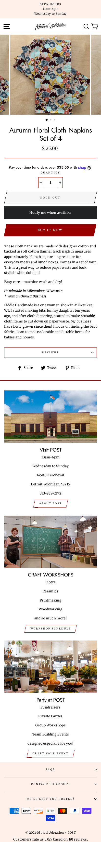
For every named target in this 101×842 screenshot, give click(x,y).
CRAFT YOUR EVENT (51, 753)
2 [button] (51, 120)
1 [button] (47, 120)
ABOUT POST (50, 503)
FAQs (50, 769)
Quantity (50, 172)
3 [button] (55, 120)
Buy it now (50, 230)
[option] (50, 9)
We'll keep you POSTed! (50, 799)
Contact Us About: (50, 784)
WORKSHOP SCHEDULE (50, 628)
